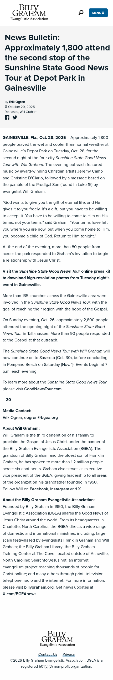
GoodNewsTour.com (42, 389)
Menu (97, 13)
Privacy (69, 654)
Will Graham (28, 111)
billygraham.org (39, 587)
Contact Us (47, 654)
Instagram (59, 489)
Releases (11, 111)
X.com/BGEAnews (20, 594)
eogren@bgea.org (41, 417)
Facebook (39, 489)
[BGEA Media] (28, 13)
